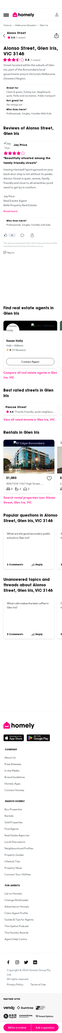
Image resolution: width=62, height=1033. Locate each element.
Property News (13, 867)
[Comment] (22, 235)
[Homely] (31, 725)
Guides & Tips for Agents (18, 919)
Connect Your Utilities (17, 874)
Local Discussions (14, 841)
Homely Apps (12, 783)
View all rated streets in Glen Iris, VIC (29, 419)
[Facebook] (8, 962)
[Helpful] (5, 235)
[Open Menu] (6, 15)
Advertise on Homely (16, 906)
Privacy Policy (15, 984)
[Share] (32, 235)
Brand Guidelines (14, 777)
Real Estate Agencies (16, 835)
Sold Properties (13, 822)
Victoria (7, 25)
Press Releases (12, 764)
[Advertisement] (31, 4)
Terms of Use (38, 984)
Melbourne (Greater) (25, 25)
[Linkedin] (35, 962)
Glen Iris (44, 25)
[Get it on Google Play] (38, 737)
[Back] (4, 36)
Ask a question (44, 1027)
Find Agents (11, 828)
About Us (10, 757)
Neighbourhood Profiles (18, 848)
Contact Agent (30, 361)
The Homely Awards (16, 932)
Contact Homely (14, 790)
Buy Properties (13, 809)
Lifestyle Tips (12, 861)
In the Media (11, 770)
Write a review (17, 1027)
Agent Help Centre (15, 939)
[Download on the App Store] (15, 737)
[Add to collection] (49, 478)
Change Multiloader (16, 900)
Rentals (8, 815)
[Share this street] (56, 36)
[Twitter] (26, 962)
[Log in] (57, 14)
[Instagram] (17, 962)
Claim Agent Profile (16, 913)
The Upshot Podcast (16, 926)
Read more (10, 211)
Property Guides (14, 854)
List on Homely (13, 893)
